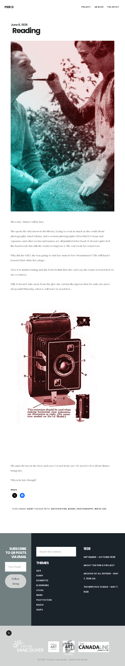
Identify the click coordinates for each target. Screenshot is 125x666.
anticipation (59, 509)
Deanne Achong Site (57, 659)
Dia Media (82, 659)
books (71, 509)
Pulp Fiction (44, 599)
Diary (30, 509)
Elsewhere (42, 585)
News (39, 595)
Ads (38, 570)
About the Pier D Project (99, 565)
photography (85, 509)
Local (40, 590)
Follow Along (16, 581)
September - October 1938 (99, 557)
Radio (40, 604)
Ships (39, 609)
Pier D (9, 7)
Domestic (42, 580)
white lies (100, 509)
